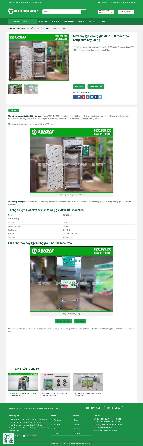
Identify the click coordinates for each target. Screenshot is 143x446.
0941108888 (104, 11)
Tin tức (91, 21)
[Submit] (83, 12)
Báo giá (76, 420)
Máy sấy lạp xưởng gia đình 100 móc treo (24, 116)
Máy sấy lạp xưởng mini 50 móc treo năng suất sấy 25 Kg (54, 394)
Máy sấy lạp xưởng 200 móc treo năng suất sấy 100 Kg (23, 394)
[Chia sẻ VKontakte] (88, 97)
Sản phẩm (103, 2)
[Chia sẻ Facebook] (75, 97)
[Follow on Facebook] (123, 2)
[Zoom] (10, 79)
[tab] (14, 110)
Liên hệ (102, 21)
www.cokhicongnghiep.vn (108, 430)
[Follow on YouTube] (134, 2)
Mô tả (13, 110)
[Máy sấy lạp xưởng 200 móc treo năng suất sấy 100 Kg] (23, 382)
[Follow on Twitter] (130, 2)
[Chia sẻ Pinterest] (83, 97)
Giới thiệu (56, 21)
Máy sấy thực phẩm (43, 28)
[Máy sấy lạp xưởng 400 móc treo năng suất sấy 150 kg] (88, 382)
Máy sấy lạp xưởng (60, 28)
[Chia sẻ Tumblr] (96, 97)
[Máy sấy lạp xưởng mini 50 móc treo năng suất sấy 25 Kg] (55, 382)
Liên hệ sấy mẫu (126, 11)
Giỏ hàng (77, 433)
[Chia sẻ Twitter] (79, 97)
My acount (116, 2)
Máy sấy (30, 28)
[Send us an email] (132, 2)
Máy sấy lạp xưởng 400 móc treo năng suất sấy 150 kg (88, 394)
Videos (81, 21)
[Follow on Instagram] (125, 2)
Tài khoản (77, 429)
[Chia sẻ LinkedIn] (92, 97)
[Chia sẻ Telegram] (100, 97)
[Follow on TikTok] (128, 2)
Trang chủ (42, 21)
